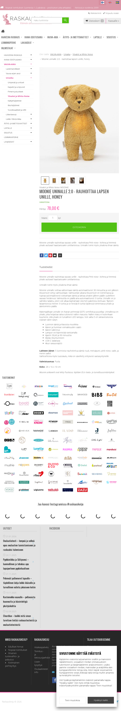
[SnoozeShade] (24, 482)
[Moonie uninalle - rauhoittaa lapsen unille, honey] (79, 120)
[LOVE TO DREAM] (7, 452)
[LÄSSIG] (53, 451)
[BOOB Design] (24, 405)
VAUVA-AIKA (52, 37)
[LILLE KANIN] (53, 441)
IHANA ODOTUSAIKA (33, 37)
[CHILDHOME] (82, 404)
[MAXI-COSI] (24, 458)
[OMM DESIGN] (68, 467)
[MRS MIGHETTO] (111, 459)
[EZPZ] (9, 424)
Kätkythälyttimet (14, 100)
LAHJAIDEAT (26, 42)
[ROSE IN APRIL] (51, 476)
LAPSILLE (98, 37)
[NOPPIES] (24, 465)
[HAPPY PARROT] (7, 433)
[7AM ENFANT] (9, 388)
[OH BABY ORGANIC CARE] (38, 466)
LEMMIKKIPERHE (8, 42)
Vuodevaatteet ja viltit (17, 110)
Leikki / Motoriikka (13, 119)
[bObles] (9, 405)
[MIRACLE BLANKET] (82, 458)
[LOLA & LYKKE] (111, 441)
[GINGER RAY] (111, 423)
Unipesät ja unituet (16, 82)
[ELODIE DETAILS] (81, 415)
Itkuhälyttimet (13, 105)
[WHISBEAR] (24, 490)
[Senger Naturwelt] (111, 475)
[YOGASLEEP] (68, 490)
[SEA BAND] (97, 474)
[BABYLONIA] (38, 396)
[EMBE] (111, 414)
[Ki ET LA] (9, 441)
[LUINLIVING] (24, 449)
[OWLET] (82, 466)
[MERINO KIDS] (53, 458)
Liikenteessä (11, 114)
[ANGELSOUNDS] (68, 387)
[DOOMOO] (53, 413)
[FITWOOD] (53, 422)
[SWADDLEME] (68, 483)
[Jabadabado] (82, 431)
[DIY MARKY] (9, 414)
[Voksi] (9, 491)
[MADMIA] (68, 449)
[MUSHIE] (9, 466)
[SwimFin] (82, 483)
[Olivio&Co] (53, 467)
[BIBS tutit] (97, 395)
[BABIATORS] (111, 387)
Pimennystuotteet (15, 91)
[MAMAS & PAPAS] (82, 451)
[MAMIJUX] (97, 450)
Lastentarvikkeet (13, 68)
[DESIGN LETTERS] (109, 406)
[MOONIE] (97, 458)
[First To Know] (38, 423)
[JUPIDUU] (111, 432)
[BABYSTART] (53, 396)
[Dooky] (38, 413)
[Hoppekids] (38, 431)
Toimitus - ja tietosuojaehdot (40, 654)
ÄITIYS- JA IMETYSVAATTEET (76, 37)
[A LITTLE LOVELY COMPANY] (24, 387)
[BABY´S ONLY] (24, 396)
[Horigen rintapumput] (53, 432)
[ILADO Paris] (68, 431)
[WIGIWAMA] (38, 490)
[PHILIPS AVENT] (111, 467)
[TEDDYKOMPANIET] (97, 483)
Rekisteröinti (96, 13)
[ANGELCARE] (53, 388)
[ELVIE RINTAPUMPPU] (97, 414)
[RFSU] (38, 476)
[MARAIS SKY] (9, 459)
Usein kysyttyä (38, 663)
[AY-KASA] (82, 387)
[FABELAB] (24, 422)
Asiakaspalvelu (40, 647)
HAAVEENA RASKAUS (10, 37)
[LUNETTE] (38, 450)
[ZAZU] (82, 491)
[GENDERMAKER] (97, 422)
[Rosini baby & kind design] (68, 476)
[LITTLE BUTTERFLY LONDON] (82, 442)
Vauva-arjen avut (13, 73)
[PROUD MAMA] (24, 475)
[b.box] (97, 388)
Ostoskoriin (79, 227)
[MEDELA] (38, 458)
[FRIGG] (68, 423)
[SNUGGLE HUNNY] (38, 482)
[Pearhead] (97, 466)
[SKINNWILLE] (9, 483)
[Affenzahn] (38, 387)
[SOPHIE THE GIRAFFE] (53, 483)
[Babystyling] (68, 395)
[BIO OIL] (111, 395)
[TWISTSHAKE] (111, 482)
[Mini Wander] (68, 459)
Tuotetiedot (46, 267)
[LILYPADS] (68, 442)
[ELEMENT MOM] (68, 414)
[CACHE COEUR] (53, 406)
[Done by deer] (24, 414)
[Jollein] (97, 433)
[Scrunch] (82, 474)
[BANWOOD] (82, 396)
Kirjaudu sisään (112, 13)
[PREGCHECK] (9, 474)
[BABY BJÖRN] (9, 394)
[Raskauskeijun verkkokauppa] (4, 32)
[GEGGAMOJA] (82, 422)
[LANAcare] (22, 442)
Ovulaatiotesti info (40, 670)
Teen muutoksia (72, 700)
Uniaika (9, 78)
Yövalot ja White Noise (19, 96)
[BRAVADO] (38, 405)
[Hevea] (24, 431)
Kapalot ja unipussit (16, 87)
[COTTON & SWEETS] (97, 405)
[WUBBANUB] (53, 490)
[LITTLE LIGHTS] (97, 440)
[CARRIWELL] (68, 404)
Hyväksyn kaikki (101, 700)
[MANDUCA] (111, 449)
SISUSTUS (111, 37)
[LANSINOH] (38, 441)
